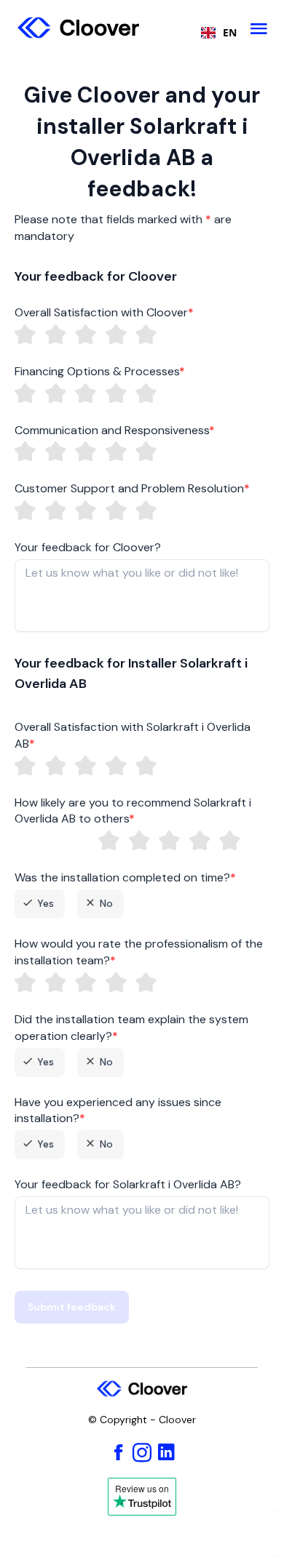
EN (230, 33)
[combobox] (215, 32)
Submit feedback (72, 1306)
